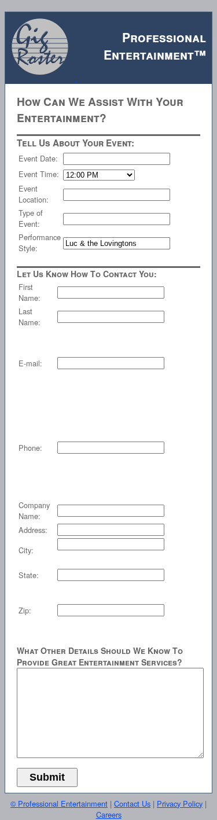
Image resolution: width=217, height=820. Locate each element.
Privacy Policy (180, 803)
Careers (109, 814)
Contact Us (132, 803)
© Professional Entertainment (59, 803)
